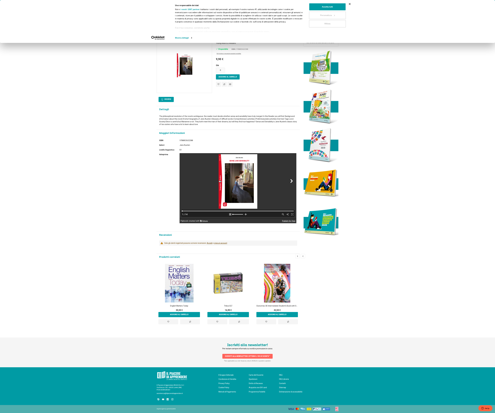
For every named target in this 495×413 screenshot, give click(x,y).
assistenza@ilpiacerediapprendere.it (170, 393)
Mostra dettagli (182, 38)
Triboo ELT (228, 306)
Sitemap (282, 387)
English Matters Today (179, 306)
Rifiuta (327, 24)
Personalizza (326, 15)
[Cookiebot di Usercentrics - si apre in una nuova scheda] (158, 38)
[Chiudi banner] (350, 4)
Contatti (282, 383)
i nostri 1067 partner (190, 9)
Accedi (209, 243)
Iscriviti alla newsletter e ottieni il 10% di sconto (247, 356)
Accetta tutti (327, 7)
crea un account (220, 243)
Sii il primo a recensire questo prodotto (229, 53)
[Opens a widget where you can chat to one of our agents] (485, 408)
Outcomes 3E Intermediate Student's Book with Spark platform (277, 306)
